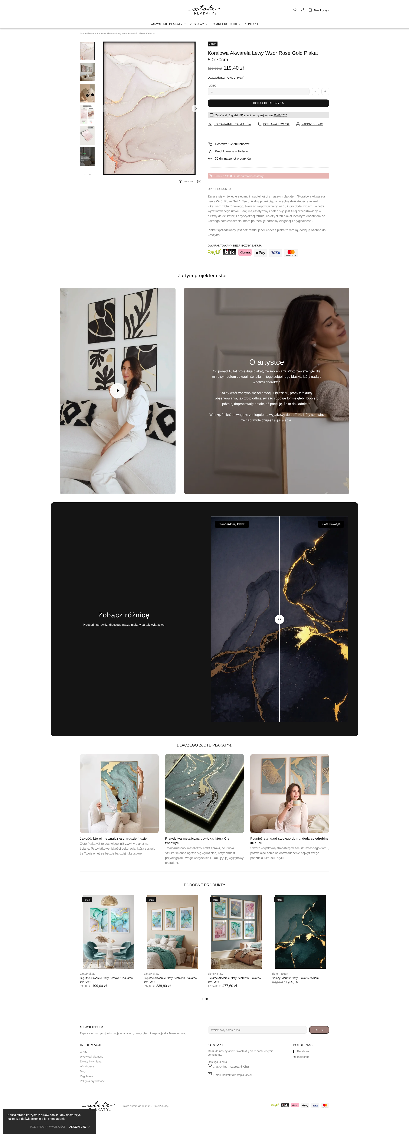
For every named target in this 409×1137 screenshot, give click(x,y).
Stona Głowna (87, 33)
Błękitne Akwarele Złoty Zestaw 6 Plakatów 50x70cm (234, 979)
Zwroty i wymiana (90, 1061)
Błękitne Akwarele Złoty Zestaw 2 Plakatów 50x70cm (106, 979)
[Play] (117, 390)
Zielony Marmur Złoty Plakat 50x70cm (295, 978)
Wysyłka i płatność (91, 1056)
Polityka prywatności (92, 1081)
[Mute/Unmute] (79, 485)
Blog (82, 1071)
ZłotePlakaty (204, 9)
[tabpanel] (236, 945)
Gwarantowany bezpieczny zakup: (235, 245)
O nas (83, 1051)
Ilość (212, 85)
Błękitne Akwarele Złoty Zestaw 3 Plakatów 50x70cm (170, 979)
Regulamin (86, 1076)
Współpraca (87, 1066)
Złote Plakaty (280, 973)
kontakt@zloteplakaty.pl (237, 1074)
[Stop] (67, 485)
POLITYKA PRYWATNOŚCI (47, 1126)
